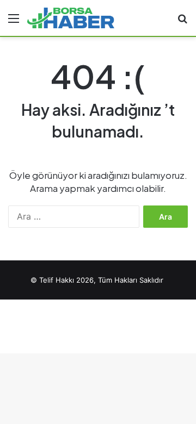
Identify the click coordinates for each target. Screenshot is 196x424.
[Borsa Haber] (70, 18)
